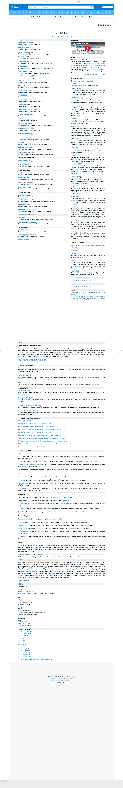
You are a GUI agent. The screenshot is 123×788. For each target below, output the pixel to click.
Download (102, 74)
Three (89, 280)
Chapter (102, 343)
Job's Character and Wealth (79, 60)
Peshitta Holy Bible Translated (27, 222)
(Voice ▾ (80, 40)
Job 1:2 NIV (21, 638)
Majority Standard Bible (25, 160)
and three (95, 65)
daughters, (102, 65)
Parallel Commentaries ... (25, 580)
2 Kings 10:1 (74, 186)
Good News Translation (25, 133)
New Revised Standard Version (27, 209)
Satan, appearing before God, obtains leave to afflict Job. (88, 296)
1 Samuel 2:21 (75, 97)
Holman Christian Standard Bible (27, 109)
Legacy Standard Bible (24, 90)
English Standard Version (25, 52)
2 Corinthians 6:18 (24, 532)
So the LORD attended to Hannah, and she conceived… (33, 362)
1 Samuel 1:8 (74, 118)
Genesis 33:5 (23, 483)
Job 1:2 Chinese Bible (24, 652)
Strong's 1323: (22, 625)
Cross (57, 36)
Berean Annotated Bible (25, 100)
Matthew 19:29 (75, 196)
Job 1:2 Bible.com (23, 635)
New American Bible (24, 204)
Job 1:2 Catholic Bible (24, 656)
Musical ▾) (85, 40)
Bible (13, 25)
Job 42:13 (74, 84)
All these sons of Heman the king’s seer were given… (32, 360)
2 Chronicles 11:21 (76, 176)
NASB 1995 (21, 81)
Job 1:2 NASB (22, 644)
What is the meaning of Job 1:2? (28, 420)
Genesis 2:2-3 (59, 497)
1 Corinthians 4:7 (24, 488)
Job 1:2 (20, 456)
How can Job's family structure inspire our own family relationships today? (41, 435)
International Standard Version (27, 138)
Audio (52, 36)
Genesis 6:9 (78, 461)
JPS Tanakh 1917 (23, 230)
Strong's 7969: (22, 615)
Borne (75, 280)
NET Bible (21, 142)
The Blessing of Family (24, 390)
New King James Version (25, 71)
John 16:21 (74, 231)
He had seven (84, 65)
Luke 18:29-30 (75, 221)
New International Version (25, 42)
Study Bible (22, 343)
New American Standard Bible (26, 76)
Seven (86, 280)
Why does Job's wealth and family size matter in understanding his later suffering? (43, 441)
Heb (71, 36)
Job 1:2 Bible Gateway (24, 633)
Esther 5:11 (74, 260)
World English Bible (23, 165)
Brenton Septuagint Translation (27, 235)
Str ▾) (32, 40)
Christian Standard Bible (25, 104)
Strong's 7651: (22, 593)
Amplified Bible (22, 95)
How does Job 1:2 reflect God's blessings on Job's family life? (37, 423)
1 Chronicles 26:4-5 (76, 164)
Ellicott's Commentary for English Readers (31, 554)
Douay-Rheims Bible (24, 195)
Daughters (80, 280)
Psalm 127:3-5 (75, 126)
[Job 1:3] (121, 354)
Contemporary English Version (27, 119)
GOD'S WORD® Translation (26, 128)
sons (90, 65)
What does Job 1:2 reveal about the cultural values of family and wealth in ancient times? (45, 444)
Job (15, 25)
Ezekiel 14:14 (23, 464)
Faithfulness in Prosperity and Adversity (30, 405)
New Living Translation (24, 47)
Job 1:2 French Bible (24, 654)
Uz (20, 382)
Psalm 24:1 (22, 480)
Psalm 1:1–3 (97, 470)
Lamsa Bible (21, 217)
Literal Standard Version (25, 173)
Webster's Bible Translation (26, 152)
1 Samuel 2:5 (74, 155)
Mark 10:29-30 (75, 207)
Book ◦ (97, 343)
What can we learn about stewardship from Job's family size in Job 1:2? (40, 426)
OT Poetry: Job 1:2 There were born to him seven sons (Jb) (35, 659)
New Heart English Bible (25, 147)
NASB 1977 (21, 85)
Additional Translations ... (25, 239)
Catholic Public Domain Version (27, 200)
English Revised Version (25, 123)
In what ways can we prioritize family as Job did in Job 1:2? (36, 432)
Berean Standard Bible (24, 57)
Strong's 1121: (22, 604)
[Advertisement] (61, 330)
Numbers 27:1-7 (23, 525)
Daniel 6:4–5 (94, 461)
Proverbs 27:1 (80, 512)
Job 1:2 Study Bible (23, 649)
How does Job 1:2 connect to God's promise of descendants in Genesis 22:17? (42, 429)
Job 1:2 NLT (21, 640)
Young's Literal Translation (25, 182)
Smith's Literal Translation (25, 187)
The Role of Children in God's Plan (28, 411)
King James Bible (23, 66)
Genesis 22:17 (75, 138)
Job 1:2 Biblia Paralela (24, 651)
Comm (66, 36)
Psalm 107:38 (75, 271)
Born (72, 280)
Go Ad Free (3, 781)
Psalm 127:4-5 (67, 500)
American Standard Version (26, 114)
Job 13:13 (74, 253)
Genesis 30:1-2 (75, 106)
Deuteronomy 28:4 (24, 503)
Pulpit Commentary (24, 560)
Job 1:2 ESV (21, 642)
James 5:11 (33, 464)
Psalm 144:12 (23, 528)
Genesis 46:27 (75, 147)
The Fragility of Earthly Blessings (27, 398)
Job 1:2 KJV (21, 646)
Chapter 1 (19, 25)
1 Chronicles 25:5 (76, 89)
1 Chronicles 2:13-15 (31, 571)
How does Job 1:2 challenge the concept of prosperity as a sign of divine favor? (42, 438)
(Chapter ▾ (25, 40)
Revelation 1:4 (68, 497)
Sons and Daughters (25, 375)
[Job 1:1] (2, 354)
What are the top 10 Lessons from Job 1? (32, 447)
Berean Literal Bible (23, 62)
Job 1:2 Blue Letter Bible (25, 632)
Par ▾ (29, 40)
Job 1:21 (74, 488)
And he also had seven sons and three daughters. (32, 359)
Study (61, 36)
